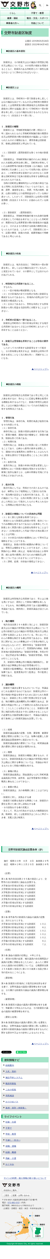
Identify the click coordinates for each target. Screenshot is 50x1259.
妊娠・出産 (10, 1122)
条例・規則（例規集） (16, 1107)
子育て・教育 (37, 13)
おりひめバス (11, 1101)
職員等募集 (10, 1083)
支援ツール (47, 5)
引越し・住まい (12, 1140)
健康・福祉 (12, 18)
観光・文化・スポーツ (37, 18)
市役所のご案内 (10, 1190)
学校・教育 (10, 1134)
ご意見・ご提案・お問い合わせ (16, 1195)
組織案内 (9, 1065)
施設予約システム (14, 1077)
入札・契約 (10, 1071)
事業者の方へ (12, 23)
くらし (12, 13)
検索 (40, 5)
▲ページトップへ (40, 369)
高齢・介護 (10, 1158)
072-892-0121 (14, 1202)
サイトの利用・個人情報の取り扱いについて (25, 1178)
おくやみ (9, 1164)
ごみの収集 (10, 1089)
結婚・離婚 (10, 1152)
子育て (8, 1128)
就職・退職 (10, 1146)
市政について (37, 23)
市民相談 (9, 1095)
